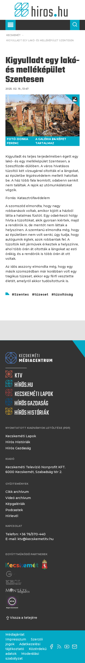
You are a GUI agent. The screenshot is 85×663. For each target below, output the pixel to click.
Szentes (21, 294)
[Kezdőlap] (42, 10)
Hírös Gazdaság (18, 448)
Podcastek (14, 510)
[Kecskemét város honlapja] (26, 564)
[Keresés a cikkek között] (75, 25)
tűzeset (41, 294)
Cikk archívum (17, 492)
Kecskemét (13, 35)
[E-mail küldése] (76, 646)
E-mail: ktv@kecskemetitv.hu (29, 539)
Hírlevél (11, 516)
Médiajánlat (14, 634)
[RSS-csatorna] (60, 646)
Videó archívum (18, 498)
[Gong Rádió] (11, 574)
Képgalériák (15, 504)
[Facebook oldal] (52, 646)
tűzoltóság (63, 294)
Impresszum (15, 639)
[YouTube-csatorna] (68, 646)
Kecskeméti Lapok (20, 436)
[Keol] (13, 582)
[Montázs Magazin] (17, 591)
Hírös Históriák (17, 442)
